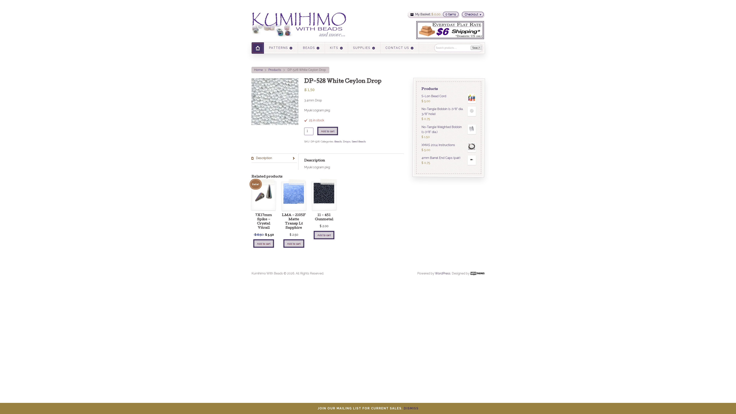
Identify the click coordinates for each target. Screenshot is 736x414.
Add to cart (327, 131)
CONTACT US (397, 48)
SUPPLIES (361, 48)
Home (258, 70)
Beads (338, 141)
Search (476, 47)
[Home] (258, 48)
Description (263, 158)
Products (274, 70)
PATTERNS (278, 48)
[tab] (274, 158)
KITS (334, 48)
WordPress (442, 273)
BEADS (309, 48)
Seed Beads (359, 141)
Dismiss (411, 408)
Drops (346, 141)
